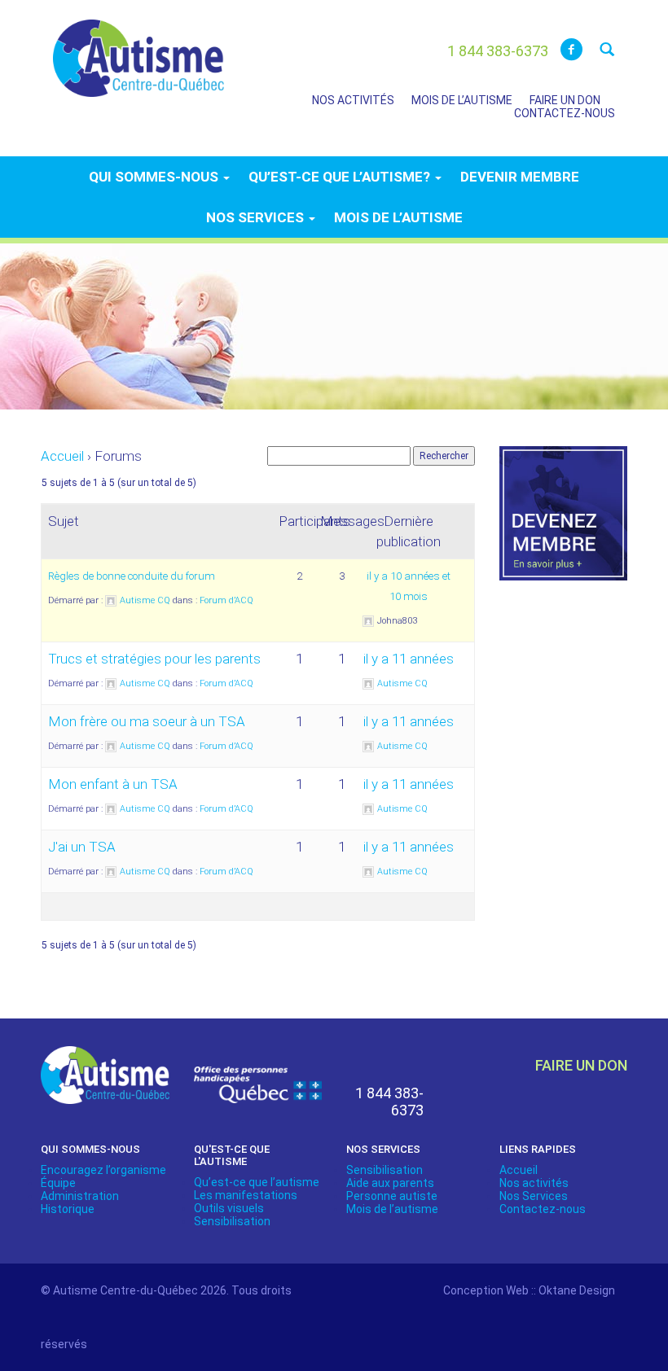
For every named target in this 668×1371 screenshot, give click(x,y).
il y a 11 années (408, 658)
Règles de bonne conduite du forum (131, 576)
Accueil (62, 456)
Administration (80, 1195)
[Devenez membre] (563, 522)
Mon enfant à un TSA (113, 784)
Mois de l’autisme (461, 100)
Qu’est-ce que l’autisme (256, 1182)
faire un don (581, 1065)
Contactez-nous (564, 113)
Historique (67, 1209)
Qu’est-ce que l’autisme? (340, 177)
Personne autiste (391, 1195)
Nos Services (533, 1195)
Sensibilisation (232, 1221)
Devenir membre (519, 177)
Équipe (58, 1182)
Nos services (256, 217)
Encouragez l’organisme (103, 1169)
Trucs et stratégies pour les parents (154, 658)
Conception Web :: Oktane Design (529, 1290)
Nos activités (353, 100)
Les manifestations (245, 1195)
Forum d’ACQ (226, 600)
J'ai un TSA (82, 847)
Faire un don (565, 100)
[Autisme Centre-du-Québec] (138, 47)
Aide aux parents (390, 1182)
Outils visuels (229, 1208)
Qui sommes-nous (155, 177)
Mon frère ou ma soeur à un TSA (146, 721)
